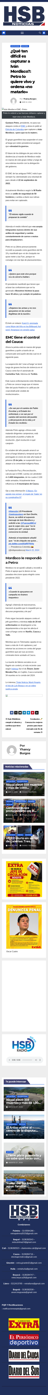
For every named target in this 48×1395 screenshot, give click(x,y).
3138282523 (13, 1248)
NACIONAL (25, 46)
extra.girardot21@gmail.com (29, 1263)
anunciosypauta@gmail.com (24, 1292)
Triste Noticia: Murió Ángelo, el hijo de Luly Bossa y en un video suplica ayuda (23, 685)
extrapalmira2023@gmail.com (24, 1233)
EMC (23, 126)
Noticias (10, 804)
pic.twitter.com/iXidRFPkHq (21, 544)
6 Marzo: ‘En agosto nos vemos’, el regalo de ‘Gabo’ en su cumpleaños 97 (24, 494)
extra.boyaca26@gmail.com (24, 1278)
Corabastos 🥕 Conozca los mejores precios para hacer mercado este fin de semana (33, 725)
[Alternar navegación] (22, 33)
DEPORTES (10, 801)
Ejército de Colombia (15, 129)
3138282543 (27, 1239)
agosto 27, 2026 (15, 1107)
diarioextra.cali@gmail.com (33, 1248)
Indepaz (14, 669)
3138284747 (28, 1275)
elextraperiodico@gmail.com (24, 1257)
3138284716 (27, 1254)
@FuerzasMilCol (28, 523)
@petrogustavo (16, 514)
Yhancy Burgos (29, 99)
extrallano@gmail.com (34, 1284)
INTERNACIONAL (22, 781)
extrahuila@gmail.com (27, 1269)
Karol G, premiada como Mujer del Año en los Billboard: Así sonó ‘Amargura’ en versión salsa (23, 326)
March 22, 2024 (32, 550)
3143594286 (27, 1231)
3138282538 (27, 1290)
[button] (40, 33)
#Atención (13, 511)
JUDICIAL (20, 835)
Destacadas (15, 46)
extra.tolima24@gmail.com (24, 1242)
